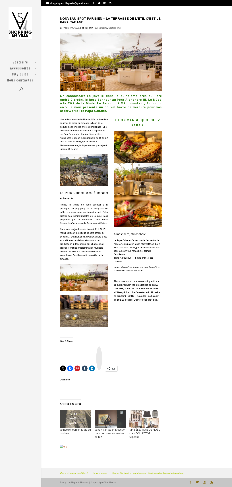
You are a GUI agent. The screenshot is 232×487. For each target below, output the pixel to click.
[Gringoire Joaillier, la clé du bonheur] (75, 419)
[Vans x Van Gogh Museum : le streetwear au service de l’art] (110, 419)
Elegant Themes (79, 482)
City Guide (20, 75)
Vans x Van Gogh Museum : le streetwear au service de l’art (110, 433)
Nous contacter (20, 81)
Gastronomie (114, 28)
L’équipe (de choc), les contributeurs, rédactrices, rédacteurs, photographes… (148, 473)
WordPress (110, 482)
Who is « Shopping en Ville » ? (74, 473)
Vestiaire (20, 63)
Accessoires (20, 69)
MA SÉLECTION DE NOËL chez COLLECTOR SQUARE (144, 433)
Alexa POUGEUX (72, 28)
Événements (101, 28)
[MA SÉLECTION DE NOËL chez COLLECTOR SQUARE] (145, 419)
